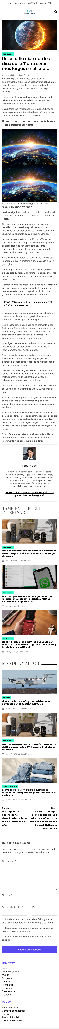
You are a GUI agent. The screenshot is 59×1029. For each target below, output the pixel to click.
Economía (7, 978)
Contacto (7, 994)
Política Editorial (10, 1017)
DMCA (5, 1014)
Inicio (5, 968)
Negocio (6, 698)
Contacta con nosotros (13, 1010)
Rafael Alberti (24, 75)
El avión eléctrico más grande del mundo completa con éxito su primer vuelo (26, 703)
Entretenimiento (10, 786)
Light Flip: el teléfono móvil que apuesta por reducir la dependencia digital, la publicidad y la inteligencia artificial (29, 644)
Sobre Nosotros (10, 1007)
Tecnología (7, 54)
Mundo (5, 975)
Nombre (7, 895)
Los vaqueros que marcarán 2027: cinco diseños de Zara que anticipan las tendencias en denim (29, 792)
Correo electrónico (12, 907)
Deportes (7, 988)
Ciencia (6, 981)
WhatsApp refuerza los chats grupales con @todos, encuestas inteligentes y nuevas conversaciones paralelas (27, 599)
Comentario (9, 861)
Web (34, 907)
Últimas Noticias (10, 971)
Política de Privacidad (13, 1020)
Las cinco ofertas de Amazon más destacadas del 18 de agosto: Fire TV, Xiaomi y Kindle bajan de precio (29, 553)
